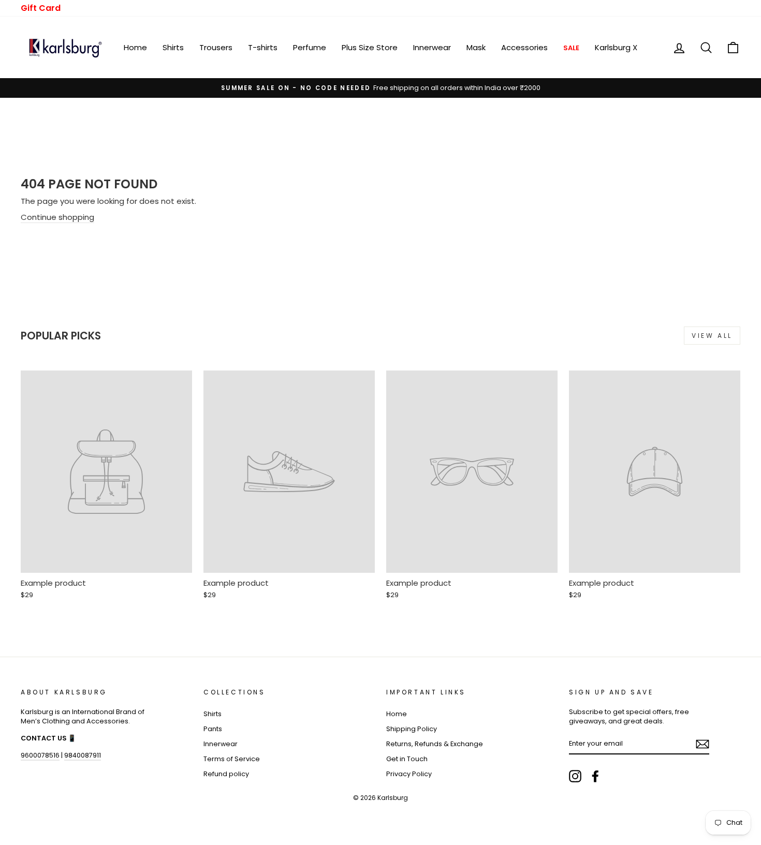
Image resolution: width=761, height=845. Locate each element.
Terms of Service (231, 758)
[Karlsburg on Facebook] (595, 776)
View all (712, 335)
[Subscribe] (702, 744)
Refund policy (226, 773)
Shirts (173, 47)
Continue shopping (57, 217)
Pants (212, 728)
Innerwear (432, 47)
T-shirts (262, 47)
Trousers (215, 47)
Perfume (309, 47)
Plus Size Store (370, 47)
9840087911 (82, 755)
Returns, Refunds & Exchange (434, 743)
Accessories (524, 47)
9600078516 (40, 755)
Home (135, 47)
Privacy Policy (409, 773)
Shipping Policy (411, 728)
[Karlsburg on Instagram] (575, 776)
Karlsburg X (616, 47)
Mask (476, 47)
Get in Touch (407, 758)
